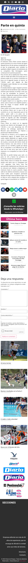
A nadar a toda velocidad (9, 419)
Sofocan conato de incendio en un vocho (18, 240)
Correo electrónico (7, 315)
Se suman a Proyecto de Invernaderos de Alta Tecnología (18, 258)
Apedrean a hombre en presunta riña (18, 232)
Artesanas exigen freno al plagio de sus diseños (18, 266)
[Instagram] (12, 2)
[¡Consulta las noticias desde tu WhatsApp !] (14, 201)
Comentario (5, 289)
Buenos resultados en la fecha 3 (11, 391)
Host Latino (22, 561)
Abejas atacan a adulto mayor (18, 248)
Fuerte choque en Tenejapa (18, 223)
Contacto (22, 555)
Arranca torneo (6, 363)
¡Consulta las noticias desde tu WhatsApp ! (14, 207)
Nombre (4, 309)
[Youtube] (15, 2)
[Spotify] (19, 2)
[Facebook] (5, 2)
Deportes (5, 31)
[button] (14, 17)
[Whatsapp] (22, 2)
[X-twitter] (8, 2)
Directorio (22, 552)
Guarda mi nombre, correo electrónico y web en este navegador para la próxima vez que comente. (14, 324)
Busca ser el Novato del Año (10, 447)
